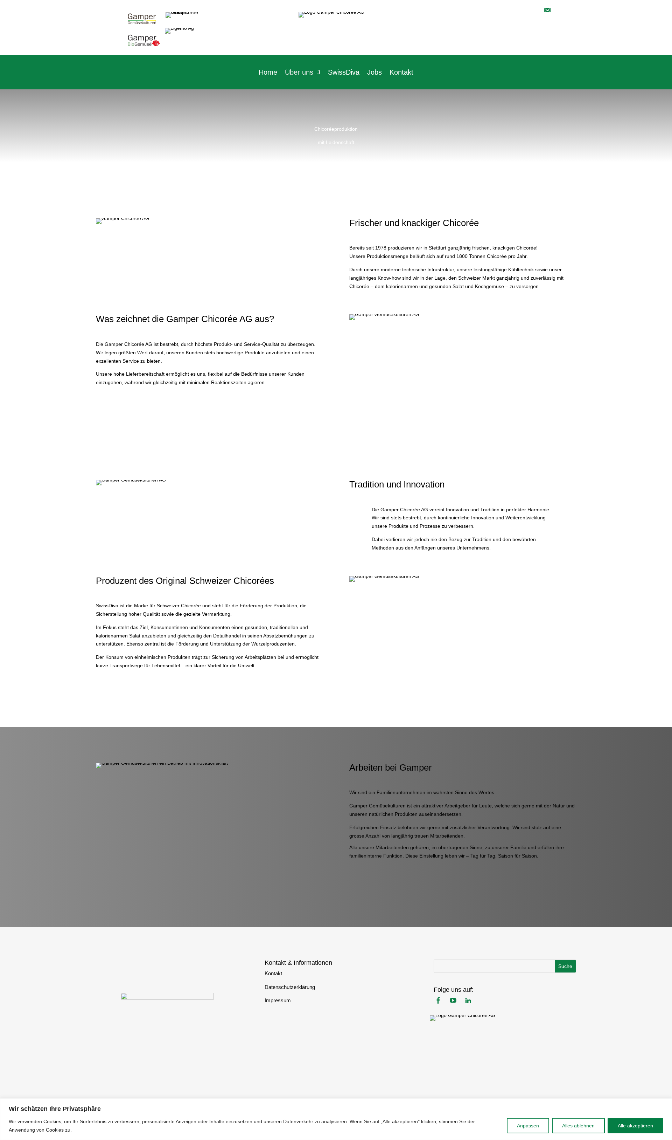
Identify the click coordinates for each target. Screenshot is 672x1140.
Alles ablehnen (578, 1125)
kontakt (542, 40)
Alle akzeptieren (635, 1125)
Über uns (299, 73)
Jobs (374, 73)
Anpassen (528, 1125)
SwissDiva (343, 73)
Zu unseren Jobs (383, 882)
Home (268, 73)
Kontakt (401, 73)
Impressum (278, 1000)
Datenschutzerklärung (290, 987)
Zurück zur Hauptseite (168, 969)
